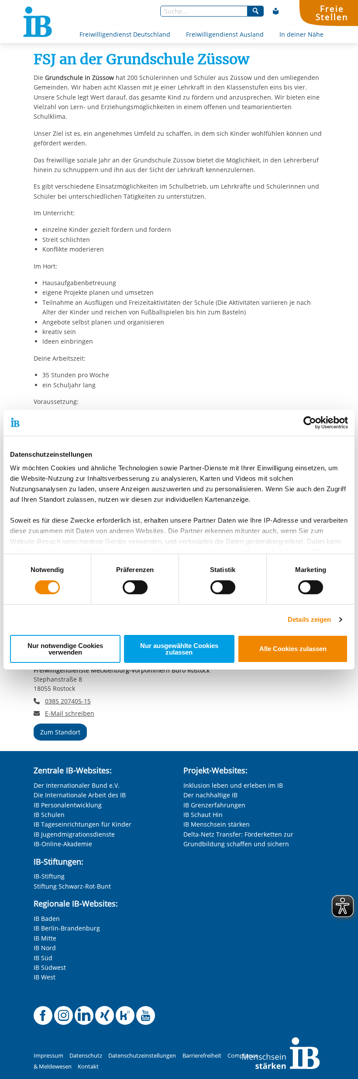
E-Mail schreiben (69, 713)
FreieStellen (332, 12)
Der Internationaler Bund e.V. (77, 785)
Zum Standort (60, 732)
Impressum (48, 1055)
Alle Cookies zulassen (293, 648)
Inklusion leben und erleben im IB (233, 785)
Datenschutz (85, 1055)
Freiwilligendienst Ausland (225, 34)
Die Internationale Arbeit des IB (80, 795)
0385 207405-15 (68, 701)
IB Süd (43, 958)
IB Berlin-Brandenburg (67, 928)
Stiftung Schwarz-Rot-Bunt (72, 886)
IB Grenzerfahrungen (214, 805)
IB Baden (47, 918)
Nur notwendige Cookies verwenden (65, 649)
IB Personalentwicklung (68, 805)
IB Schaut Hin (203, 814)
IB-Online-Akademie (63, 844)
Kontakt (88, 1066)
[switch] (135, 587)
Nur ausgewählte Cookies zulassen (179, 649)
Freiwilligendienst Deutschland (124, 34)
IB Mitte (45, 938)
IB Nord (45, 948)
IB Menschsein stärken (216, 824)
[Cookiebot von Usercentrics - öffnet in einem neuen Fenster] (310, 422)
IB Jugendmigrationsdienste (74, 834)
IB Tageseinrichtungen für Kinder (82, 824)
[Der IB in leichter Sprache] (275, 11)
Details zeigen (309, 619)
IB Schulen (49, 814)
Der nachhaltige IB (210, 795)
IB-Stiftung (49, 876)
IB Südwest (50, 967)
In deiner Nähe (301, 34)
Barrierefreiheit (201, 1055)
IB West (44, 977)
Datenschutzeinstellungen (142, 1055)
